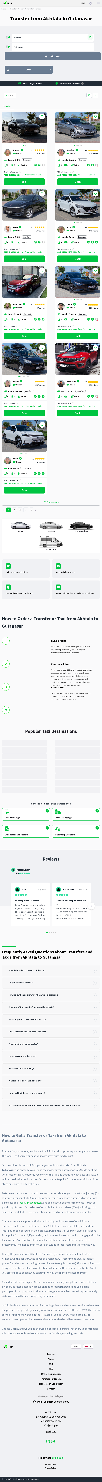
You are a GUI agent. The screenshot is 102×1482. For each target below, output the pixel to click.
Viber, (52, 1396)
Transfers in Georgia (51, 1379)
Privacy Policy (50, 1468)
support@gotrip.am (51, 1421)
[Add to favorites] (42, 116)
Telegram (59, 1396)
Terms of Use (50, 1464)
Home (3, 9)
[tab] (51, 970)
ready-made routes (30, 1202)
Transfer (13, 9)
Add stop (55, 56)
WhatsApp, (43, 1396)
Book (24, 181)
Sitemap (35, 1479)
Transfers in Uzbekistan (51, 1383)
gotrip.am (51, 1431)
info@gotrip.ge (51, 1425)
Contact (51, 1388)
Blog (51, 1369)
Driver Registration (51, 1374)
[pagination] (3, 510)
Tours (51, 1359)
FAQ (51, 1364)
